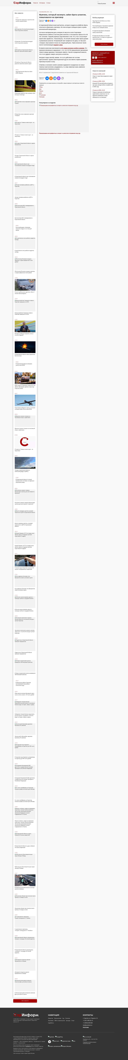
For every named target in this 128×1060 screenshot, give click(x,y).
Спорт (72, 1020)
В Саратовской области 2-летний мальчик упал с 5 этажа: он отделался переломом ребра (102, 37)
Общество (50, 1018)
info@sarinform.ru (97, 62)
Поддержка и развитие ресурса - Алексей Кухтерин (90, 1043)
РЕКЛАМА (86, 1027)
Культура (68, 1020)
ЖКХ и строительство (60, 1020)
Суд (51, 11)
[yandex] (54, 1046)
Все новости (19, 13)
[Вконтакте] (56, 1041)
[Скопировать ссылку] (54, 21)
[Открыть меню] (114, 3)
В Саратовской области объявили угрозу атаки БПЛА (101, 31)
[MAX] (52, 21)
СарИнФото (51, 1023)
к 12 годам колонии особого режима (72, 48)
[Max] (93, 57)
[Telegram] (50, 21)
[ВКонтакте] (46, 21)
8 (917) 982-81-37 (102, 57)
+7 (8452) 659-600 (88, 1023)
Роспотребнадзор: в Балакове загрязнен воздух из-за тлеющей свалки (103, 26)
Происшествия (57, 1018)
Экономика (50, 1020)
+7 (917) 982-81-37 (88, 1020)
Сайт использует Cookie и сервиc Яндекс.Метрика (24, 1053)
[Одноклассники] (48, 21)
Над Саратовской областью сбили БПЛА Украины (101, 21)
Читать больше (104, 44)
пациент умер (58, 45)
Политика (67, 1018)
